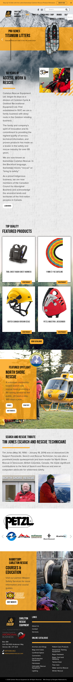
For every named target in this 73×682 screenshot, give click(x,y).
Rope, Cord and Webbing (58, 658)
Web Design (46, 679)
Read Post (26, 405)
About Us (35, 14)
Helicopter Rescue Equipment (39, 667)
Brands (59, 14)
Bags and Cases (38, 650)
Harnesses (36, 663)
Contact (62, 19)
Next (71, 535)
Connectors (36, 655)
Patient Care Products (60, 647)
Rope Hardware (58, 654)
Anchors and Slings (39, 647)
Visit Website (11, 411)
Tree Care (55, 665)
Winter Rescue (57, 671)
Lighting (35, 671)
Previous (2, 535)
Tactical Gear (57, 662)
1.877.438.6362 (10, 651)
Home (27, 14)
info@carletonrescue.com (13, 653)
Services (53, 19)
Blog (66, 14)
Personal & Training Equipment (59, 650)
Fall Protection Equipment (37, 659)
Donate (9, 405)
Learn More (32, 45)
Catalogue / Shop (47, 14)
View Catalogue (36, 341)
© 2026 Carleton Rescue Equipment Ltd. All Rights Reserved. (24, 679)
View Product (26, 282)
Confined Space (38, 653)
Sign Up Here (61, 3)
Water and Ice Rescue (60, 668)
